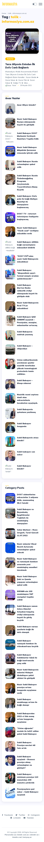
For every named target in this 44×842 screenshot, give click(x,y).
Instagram (35, 815)
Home (4, 13)
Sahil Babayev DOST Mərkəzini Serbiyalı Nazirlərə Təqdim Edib (28, 136)
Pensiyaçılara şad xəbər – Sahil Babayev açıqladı (27, 792)
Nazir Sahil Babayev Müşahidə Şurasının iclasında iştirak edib (27, 150)
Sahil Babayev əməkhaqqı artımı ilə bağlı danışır (27, 702)
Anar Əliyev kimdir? (26, 105)
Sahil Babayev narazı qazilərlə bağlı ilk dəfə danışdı (27, 629)
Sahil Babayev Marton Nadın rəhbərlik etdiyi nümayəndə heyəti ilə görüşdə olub (27, 291)
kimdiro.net (17, 837)
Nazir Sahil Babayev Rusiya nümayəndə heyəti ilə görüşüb (27, 122)
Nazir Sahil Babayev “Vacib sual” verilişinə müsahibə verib (27, 231)
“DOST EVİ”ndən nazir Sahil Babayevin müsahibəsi (27, 259)
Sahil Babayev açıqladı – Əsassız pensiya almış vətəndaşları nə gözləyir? (26, 762)
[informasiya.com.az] (10, 4)
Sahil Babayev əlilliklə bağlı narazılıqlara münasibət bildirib (27, 245)
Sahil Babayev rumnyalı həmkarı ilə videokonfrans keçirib (27, 644)
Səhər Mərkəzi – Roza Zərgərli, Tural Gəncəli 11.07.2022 (27, 533)
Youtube (30, 818)
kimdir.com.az (23, 835)
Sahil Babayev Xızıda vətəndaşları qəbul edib (27, 164)
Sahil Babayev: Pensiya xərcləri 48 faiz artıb (26, 745)
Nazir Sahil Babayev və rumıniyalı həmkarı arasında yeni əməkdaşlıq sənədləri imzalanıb (27, 564)
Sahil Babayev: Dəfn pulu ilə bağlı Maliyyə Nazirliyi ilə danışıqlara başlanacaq (27, 201)
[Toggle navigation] (40, 4)
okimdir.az (34, 835)
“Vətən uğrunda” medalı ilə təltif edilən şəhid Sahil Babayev (28, 731)
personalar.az (10, 835)
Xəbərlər (10, 59)
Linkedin (17, 818)
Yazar (14, 85)
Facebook (8, 815)
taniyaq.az (27, 837)
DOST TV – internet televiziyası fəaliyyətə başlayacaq (27, 217)
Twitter (21, 815)
